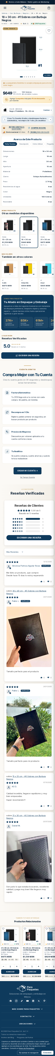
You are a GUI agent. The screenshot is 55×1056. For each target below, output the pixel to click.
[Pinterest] (44, 1001)
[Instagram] (16, 1001)
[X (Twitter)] (38, 1001)
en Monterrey (16, 128)
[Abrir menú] (5, 8)
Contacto (25, 1016)
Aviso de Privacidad (26, 1048)
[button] (18, 519)
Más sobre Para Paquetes (26, 1009)
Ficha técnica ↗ (10, 28)
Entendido (47, 1053)
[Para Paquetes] (27, 988)
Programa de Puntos (25, 1038)
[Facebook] (10, 1001)
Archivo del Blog (7, 1038)
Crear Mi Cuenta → (27, 471)
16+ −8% (18, 959)
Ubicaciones (26, 1024)
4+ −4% (4, 959)
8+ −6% (11, 959)
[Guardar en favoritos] (49, 30)
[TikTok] (22, 1001)
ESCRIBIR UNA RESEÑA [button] (29, 537)
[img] (12, 562)
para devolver (39, 132)
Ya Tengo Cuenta (27, 477)
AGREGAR (10, 972)
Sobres (5, 13)
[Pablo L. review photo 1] (29, 636)
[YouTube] (27, 1001)
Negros (26, 13)
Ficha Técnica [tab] (10, 144)
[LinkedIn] (33, 1001)
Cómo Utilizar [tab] (38, 144)
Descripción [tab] (24, 144)
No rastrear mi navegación (28, 1053)
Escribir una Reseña (29, 355)
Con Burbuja (15, 13)
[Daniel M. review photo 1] (29, 856)
